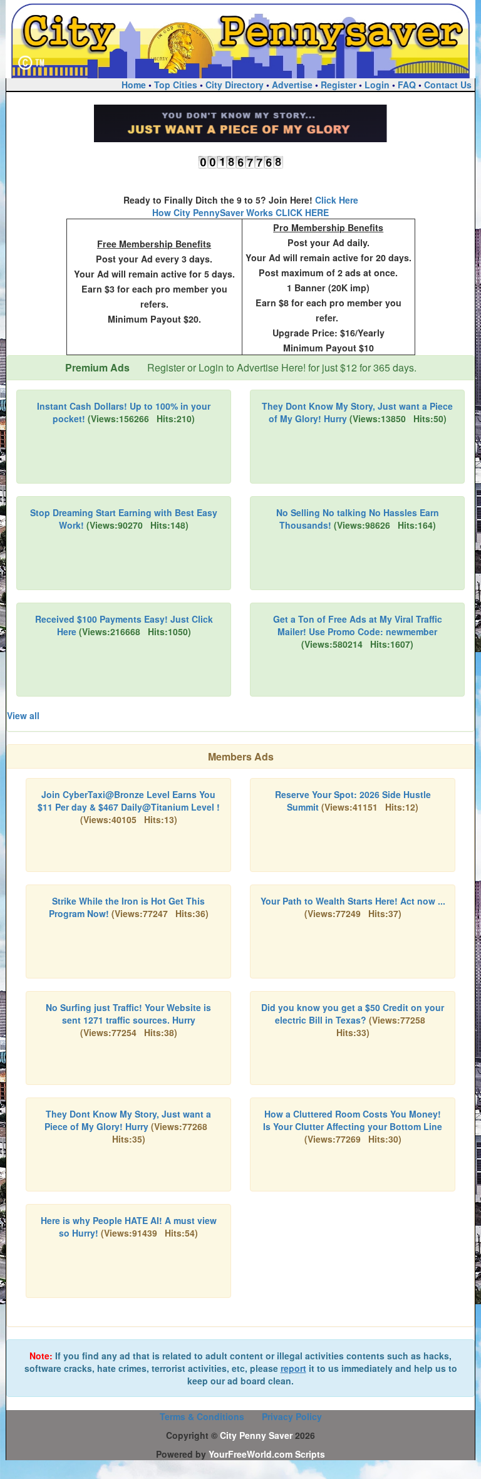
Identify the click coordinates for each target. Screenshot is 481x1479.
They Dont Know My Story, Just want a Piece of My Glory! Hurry (127, 1120)
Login (377, 84)
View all (23, 715)
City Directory (234, 84)
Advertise (292, 84)
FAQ (407, 84)
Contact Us (448, 84)
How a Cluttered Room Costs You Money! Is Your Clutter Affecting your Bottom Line (352, 1120)
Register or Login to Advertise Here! (226, 367)
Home (134, 84)
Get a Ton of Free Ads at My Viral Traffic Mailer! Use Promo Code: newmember (357, 625)
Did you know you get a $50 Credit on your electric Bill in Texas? (352, 1013)
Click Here (336, 200)
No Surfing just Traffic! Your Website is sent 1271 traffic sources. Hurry (128, 1013)
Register (338, 84)
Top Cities (175, 84)
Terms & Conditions (202, 1416)
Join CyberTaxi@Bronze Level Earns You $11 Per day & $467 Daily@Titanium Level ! (129, 800)
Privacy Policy (292, 1416)
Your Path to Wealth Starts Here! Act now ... (353, 901)
